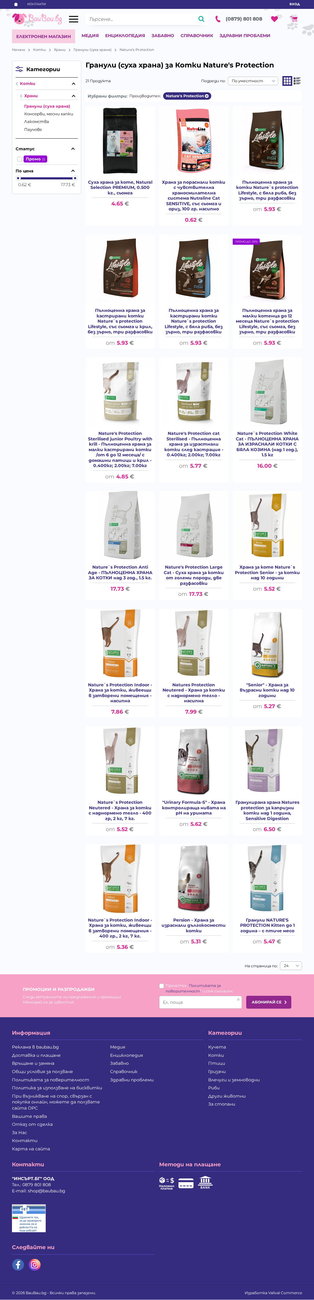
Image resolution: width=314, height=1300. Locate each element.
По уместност (247, 81)
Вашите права (29, 1116)
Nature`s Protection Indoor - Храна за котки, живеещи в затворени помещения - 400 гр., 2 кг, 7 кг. (120, 928)
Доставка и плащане (36, 1055)
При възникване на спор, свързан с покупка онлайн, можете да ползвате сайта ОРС (56, 1102)
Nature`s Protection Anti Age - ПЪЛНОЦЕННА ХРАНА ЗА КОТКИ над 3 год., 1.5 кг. (120, 573)
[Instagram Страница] (35, 1265)
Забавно (162, 35)
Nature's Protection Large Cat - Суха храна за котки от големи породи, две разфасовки (194, 575)
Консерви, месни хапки (48, 113)
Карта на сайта (31, 1149)
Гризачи (217, 1071)
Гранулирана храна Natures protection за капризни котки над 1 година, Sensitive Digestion (267, 810)
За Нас (19, 1132)
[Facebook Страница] (18, 1265)
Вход (294, 4)
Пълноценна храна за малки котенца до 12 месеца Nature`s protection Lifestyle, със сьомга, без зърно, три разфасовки (267, 321)
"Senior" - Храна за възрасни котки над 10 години (267, 690)
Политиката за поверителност (50, 1080)
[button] (287, 81)
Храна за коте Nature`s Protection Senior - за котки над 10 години (267, 573)
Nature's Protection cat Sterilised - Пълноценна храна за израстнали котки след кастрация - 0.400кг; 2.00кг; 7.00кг (193, 444)
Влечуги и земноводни (234, 1080)
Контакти (36, 4)
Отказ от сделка (32, 1124)
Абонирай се (266, 1002)
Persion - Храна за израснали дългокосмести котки (194, 926)
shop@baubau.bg (46, 1191)
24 (286, 965)
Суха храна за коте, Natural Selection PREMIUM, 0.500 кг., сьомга (120, 188)
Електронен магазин (43, 36)
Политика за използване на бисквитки (57, 1088)
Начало (18, 50)
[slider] (18, 178)
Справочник (197, 35)
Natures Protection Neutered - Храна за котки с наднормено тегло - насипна (194, 693)
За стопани (221, 1104)
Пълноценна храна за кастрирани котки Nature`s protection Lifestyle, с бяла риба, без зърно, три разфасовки (194, 321)
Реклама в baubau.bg (35, 1047)
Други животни (227, 1096)
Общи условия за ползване (42, 1071)
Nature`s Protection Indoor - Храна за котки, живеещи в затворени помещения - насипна (120, 693)
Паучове (33, 129)
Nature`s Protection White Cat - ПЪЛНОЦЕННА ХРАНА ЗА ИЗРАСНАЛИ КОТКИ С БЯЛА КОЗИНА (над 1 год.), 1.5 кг (267, 444)
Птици (216, 1063)
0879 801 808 (36, 1184)
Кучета (217, 1047)
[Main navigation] (73, 19)
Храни (60, 50)
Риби (214, 1088)
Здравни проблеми (245, 35)
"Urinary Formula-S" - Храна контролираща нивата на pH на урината (194, 808)
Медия (90, 35)
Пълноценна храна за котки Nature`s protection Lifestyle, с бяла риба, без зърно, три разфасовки (267, 190)
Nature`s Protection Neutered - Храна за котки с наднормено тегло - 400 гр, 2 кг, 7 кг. (120, 810)
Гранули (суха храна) (93, 50)
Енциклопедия (125, 35)
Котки (39, 50)
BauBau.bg (36, 1292)
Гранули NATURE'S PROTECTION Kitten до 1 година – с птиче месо (267, 926)
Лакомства (36, 121)
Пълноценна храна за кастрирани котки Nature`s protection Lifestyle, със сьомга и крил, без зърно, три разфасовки (120, 321)
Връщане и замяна (33, 1063)
